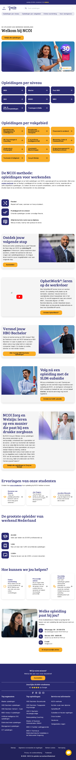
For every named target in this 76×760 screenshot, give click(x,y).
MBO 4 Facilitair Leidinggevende (37, 727)
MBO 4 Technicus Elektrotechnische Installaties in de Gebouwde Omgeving (37, 733)
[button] (69, 753)
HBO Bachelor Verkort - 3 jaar (12, 709)
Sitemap (13, 748)
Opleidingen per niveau (11, 14)
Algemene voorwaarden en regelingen (30, 748)
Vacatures (54, 720)
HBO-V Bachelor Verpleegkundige (32, 712)
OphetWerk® (55, 709)
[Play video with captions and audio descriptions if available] (19, 297)
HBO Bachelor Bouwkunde (35, 701)
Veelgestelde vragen (58, 724)
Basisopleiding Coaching (34, 717)
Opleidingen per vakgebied (31, 14)
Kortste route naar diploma (60, 705)
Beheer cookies (50, 748)
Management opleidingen (10, 726)
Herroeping (61, 748)
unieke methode (7, 183)
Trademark (48, 752)
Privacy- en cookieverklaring (33, 752)
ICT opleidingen (6, 730)
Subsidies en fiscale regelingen (62, 713)
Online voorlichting (50, 14)
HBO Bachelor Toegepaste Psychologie (35, 706)
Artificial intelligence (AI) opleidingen (10, 718)
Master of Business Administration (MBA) (33, 722)
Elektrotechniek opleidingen (11, 722)
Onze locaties (56, 716)
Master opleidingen (8, 701)
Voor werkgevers (66, 14)
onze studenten (16, 485)
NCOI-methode (56, 701)
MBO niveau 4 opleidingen (10, 713)
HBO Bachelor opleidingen (10, 705)
